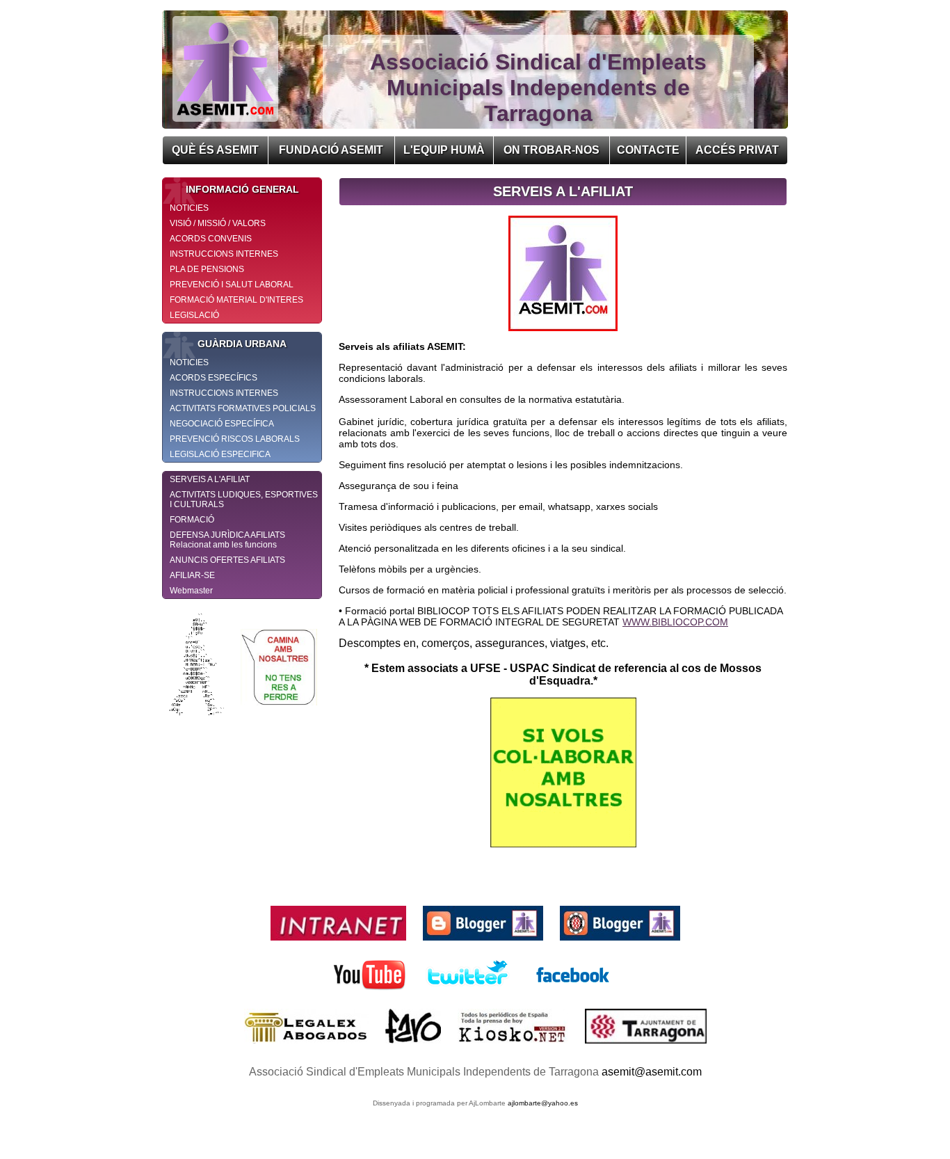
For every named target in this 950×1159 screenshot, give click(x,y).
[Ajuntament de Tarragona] (646, 1047)
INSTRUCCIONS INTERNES (224, 254)
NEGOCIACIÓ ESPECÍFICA (222, 424)
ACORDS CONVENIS (211, 238)
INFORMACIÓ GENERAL (242, 189)
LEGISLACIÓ (194, 315)
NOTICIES (189, 208)
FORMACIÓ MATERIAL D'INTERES (236, 300)
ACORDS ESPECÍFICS (213, 378)
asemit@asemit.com (652, 1072)
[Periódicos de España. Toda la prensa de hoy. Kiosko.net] (514, 1047)
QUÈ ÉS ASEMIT (215, 150)
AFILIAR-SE (192, 575)
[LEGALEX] (307, 1047)
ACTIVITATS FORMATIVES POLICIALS (243, 408)
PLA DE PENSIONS (207, 269)
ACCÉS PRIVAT (737, 150)
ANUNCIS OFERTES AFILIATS (227, 560)
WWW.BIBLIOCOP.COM (675, 622)
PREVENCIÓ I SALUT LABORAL (231, 284)
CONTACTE (648, 150)
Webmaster (191, 591)
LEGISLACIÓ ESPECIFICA (220, 454)
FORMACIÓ (192, 520)
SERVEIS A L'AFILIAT (210, 479)
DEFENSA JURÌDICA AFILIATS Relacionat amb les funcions (227, 540)
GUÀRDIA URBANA (242, 343)
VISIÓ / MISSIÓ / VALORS (218, 223)
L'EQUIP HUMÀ (444, 150)
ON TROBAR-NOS (551, 150)
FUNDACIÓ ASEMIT (331, 150)
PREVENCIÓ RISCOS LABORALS (235, 439)
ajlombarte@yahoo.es (543, 1103)
